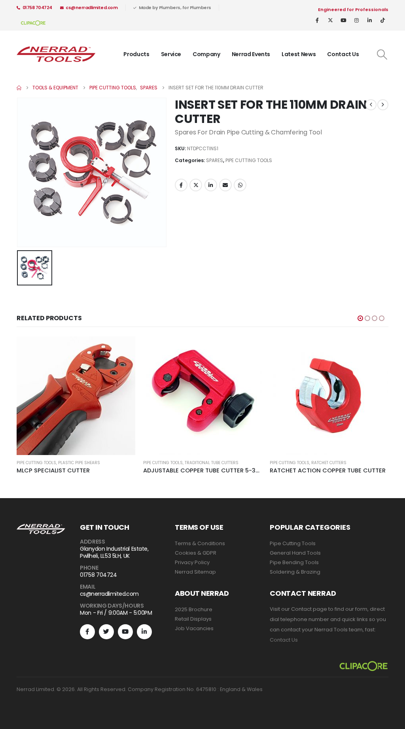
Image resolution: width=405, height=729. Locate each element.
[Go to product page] (76, 395)
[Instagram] (356, 20)
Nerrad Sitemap (195, 572)
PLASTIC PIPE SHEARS (79, 463)
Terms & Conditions (200, 543)
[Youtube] (343, 20)
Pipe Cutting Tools (293, 543)
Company (206, 54)
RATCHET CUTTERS (328, 463)
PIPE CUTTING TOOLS (248, 160)
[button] (382, 54)
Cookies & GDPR (195, 553)
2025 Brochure (193, 609)
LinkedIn (210, 185)
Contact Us (343, 54)
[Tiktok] (382, 20)
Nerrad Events (251, 54)
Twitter (195, 185)
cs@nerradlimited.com (91, 7)
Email (225, 185)
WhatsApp (240, 185)
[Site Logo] (56, 54)
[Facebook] (317, 20)
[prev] (371, 104)
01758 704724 (37, 7)
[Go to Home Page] (19, 88)
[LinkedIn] (369, 20)
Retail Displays (193, 619)
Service (171, 54)
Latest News (299, 54)
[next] (382, 104)
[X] (330, 20)
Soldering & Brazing (295, 572)
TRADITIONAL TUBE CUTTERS (211, 463)
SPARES (214, 160)
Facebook (181, 185)
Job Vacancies (194, 628)
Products (136, 54)
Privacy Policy (192, 562)
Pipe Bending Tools (294, 562)
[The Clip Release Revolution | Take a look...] (33, 22)
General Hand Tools (295, 553)
